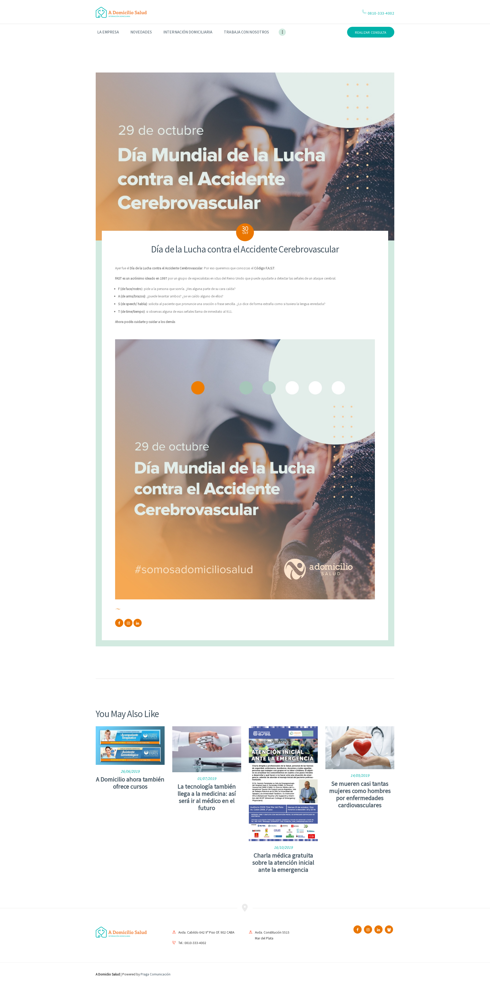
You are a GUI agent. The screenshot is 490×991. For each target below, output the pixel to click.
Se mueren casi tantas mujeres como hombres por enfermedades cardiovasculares (360, 794)
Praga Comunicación (155, 974)
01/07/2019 (206, 778)
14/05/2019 (359, 775)
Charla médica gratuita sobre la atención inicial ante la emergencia (283, 862)
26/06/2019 (130, 771)
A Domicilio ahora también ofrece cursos (130, 782)
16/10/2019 (283, 847)
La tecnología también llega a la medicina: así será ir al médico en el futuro (207, 796)
